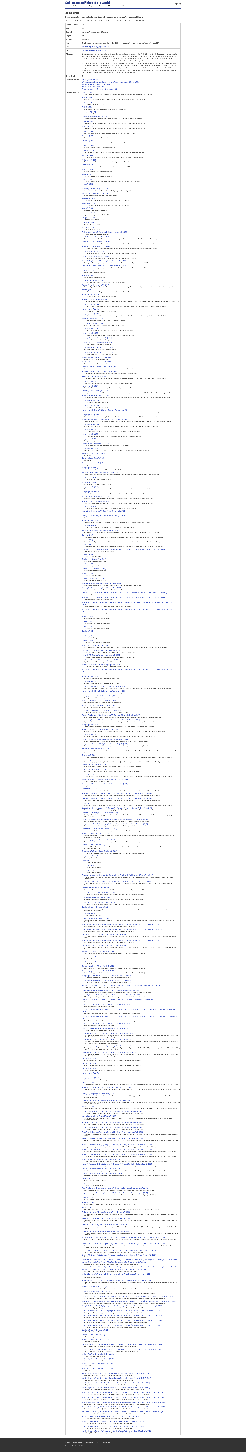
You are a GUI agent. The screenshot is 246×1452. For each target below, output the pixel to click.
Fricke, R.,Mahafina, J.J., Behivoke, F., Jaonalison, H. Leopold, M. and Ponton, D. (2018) (112, 1111)
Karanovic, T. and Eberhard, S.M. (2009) (95, 749)
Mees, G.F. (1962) (88, 155)
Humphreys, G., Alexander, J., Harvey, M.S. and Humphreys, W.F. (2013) (106, 976)
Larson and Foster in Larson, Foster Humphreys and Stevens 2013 (111, 82)
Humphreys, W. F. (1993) (90, 294)
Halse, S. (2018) (87, 1178)
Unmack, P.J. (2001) (89, 477)
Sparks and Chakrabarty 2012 (99, 89)
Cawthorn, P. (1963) (88, 165)
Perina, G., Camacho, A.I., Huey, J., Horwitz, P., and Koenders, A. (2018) (106, 1087)
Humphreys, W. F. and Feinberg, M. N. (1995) (97, 347)
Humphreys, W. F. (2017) (90, 1073)
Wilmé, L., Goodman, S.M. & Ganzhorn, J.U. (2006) (99, 696)
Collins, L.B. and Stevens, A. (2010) (94, 765)
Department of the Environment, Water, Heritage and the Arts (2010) (105, 779)
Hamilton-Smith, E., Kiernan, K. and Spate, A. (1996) (99, 367)
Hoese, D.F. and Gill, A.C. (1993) (93, 280)
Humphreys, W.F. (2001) (90, 448)
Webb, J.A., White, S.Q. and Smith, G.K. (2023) (98, 1354)
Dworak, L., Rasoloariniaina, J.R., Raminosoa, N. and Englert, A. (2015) (106, 1004)
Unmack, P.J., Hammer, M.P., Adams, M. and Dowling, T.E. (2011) (104, 813)
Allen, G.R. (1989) (88, 222)
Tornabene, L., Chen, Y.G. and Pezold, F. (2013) (98, 951)
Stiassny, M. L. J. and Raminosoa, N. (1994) (97, 338)
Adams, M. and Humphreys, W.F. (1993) (95, 285)
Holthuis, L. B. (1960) (89, 150)
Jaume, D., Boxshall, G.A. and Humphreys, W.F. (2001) (100, 472)
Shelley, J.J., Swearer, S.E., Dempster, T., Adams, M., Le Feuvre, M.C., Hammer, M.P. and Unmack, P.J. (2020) (119, 1250)
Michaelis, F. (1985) (88, 198)
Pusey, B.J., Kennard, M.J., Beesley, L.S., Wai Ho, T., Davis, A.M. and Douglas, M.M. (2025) (113, 1421)
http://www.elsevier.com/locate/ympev (94, 50)
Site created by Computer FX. (74, 1446)
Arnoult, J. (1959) (88, 131)
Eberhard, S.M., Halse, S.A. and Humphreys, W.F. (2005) (101, 660)
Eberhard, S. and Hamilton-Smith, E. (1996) (96, 357)
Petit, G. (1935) (87, 97)
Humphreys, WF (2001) (90, 468)
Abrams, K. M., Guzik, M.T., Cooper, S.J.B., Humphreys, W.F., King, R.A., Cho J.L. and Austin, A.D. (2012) (117, 875)
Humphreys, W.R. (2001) (90, 487)
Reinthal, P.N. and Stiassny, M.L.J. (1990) (96, 237)
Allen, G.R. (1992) (88, 270)
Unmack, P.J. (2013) (89, 956)
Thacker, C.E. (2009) (89, 755)
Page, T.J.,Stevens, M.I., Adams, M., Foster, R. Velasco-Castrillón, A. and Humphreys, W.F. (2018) (115, 1188)
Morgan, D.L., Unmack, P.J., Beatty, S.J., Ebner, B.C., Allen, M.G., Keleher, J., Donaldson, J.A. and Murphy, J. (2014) (121, 985)
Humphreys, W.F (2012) (90, 856)
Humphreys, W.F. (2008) (90, 725)
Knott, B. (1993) (87, 290)
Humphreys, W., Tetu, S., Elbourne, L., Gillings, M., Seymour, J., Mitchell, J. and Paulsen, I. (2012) (115, 819)
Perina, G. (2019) (88, 1197)
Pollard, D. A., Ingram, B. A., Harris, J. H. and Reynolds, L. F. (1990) (104, 232)
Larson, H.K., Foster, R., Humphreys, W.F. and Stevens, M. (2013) (104, 934)
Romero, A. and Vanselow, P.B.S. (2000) (95, 444)
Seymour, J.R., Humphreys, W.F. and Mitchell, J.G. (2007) (101, 710)
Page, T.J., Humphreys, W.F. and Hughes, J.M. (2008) (100, 729)
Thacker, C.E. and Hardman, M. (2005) (95, 645)
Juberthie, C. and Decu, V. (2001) (93, 453)
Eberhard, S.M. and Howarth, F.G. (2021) (96, 1287)
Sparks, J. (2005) (87, 616)
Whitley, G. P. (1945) (89, 112)
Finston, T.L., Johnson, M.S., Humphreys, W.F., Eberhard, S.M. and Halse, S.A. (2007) (111, 715)
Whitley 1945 (92, 80)
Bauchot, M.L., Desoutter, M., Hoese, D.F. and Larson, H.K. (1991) (104, 261)
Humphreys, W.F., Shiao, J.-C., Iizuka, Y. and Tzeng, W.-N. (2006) (104, 686)
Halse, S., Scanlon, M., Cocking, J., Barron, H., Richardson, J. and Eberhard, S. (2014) (111, 990)
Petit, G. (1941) (87, 107)
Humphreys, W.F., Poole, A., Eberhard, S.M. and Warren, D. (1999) (104, 410)
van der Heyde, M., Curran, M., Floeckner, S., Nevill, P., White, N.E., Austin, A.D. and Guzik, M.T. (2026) (116, 1431)
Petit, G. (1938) (87, 102)
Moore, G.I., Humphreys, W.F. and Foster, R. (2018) (99, 1094)
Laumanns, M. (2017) (89, 1058)
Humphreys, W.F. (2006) (90, 676)
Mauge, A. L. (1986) (88, 213)
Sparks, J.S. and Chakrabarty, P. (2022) (95, 1330)
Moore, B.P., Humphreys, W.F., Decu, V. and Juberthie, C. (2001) (103, 511)
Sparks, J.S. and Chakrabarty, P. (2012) (95, 833)
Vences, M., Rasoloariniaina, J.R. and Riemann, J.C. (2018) (102, 1159)
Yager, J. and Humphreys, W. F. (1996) (95, 376)
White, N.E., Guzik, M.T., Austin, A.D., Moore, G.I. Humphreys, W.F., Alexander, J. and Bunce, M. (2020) (116, 1274)
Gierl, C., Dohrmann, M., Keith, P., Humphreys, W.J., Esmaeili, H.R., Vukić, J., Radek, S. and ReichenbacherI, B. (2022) (122, 1306)
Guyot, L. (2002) (87, 535)
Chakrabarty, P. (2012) (89, 861)
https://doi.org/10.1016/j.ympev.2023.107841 (97, 47)
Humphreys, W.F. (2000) (90, 429)
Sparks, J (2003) (87, 554)
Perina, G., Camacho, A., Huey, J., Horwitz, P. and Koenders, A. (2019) (105, 1225)
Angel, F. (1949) (87, 121)
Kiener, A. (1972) (87, 179)
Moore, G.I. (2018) (88, 1082)
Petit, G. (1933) (87, 92)
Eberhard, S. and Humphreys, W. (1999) (95, 391)
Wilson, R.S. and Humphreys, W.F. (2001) (96, 496)
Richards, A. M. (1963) (89, 160)
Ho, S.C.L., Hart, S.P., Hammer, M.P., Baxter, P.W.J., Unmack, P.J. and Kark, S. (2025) (110, 1416)
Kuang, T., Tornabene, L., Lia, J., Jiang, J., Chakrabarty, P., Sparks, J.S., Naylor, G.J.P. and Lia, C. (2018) (117, 1145)
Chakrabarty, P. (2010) (89, 760)
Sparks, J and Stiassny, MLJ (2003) (94, 559)
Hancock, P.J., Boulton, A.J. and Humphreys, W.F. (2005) (101, 650)
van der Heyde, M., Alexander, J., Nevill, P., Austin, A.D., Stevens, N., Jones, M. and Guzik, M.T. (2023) (116, 1373)
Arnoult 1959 (93, 87)
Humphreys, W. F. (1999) (90, 400)
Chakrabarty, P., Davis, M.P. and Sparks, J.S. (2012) (99, 829)
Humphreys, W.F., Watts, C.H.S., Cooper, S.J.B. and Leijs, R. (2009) (105, 739)
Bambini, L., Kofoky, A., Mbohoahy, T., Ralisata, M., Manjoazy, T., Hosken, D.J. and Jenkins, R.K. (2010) (117, 793)
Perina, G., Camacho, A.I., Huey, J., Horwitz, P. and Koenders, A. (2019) (106, 1212)
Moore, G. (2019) (87, 1207)
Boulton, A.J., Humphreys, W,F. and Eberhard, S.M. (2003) (101, 583)
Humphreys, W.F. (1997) (90, 381)
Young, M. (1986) (88, 208)
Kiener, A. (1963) (87, 169)
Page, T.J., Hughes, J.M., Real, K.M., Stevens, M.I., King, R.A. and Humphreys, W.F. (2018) (112, 1132)
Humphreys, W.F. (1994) (90, 328)
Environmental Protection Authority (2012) (96, 888)
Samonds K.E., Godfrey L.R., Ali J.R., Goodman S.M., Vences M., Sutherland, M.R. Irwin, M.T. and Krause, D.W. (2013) (122, 924)
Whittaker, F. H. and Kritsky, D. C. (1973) (95, 189)
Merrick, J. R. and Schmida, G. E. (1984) (95, 193)
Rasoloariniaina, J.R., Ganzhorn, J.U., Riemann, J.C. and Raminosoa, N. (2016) (109, 1033)
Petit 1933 (96, 84)
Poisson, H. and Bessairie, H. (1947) (94, 117)
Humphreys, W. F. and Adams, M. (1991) (95, 251)
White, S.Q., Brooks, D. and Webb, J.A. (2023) (97, 1363)
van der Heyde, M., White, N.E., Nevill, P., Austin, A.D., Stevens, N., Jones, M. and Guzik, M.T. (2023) (116, 1383)
